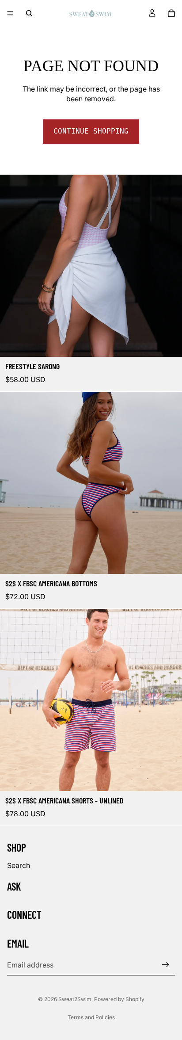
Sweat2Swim (74, 999)
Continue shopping (91, 131)
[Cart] (171, 13)
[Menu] (10, 13)
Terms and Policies (91, 1017)
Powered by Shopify (119, 999)
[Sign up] (165, 965)
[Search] (29, 13)
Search (18, 865)
